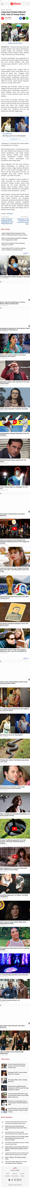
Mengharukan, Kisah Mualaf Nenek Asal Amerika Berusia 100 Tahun (23, 221)
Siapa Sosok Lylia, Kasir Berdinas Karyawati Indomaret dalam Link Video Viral (16, 1127)
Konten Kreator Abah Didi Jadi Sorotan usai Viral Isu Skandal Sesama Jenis (16, 1122)
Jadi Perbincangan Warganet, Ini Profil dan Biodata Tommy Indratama (16, 1162)
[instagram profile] (18, 1180)
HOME (2, 9)
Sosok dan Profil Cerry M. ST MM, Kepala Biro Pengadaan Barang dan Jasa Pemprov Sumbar (16, 1138)
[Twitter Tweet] (23, 18)
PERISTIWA (9, 9)
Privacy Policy (15, 1176)
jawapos (10, 213)
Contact (22, 1173)
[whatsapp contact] (20, 1180)
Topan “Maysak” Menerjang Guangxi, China (15, 1158)
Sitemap (22, 1176)
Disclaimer (7, 1176)
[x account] (15, 1180)
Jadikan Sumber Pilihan (15, 43)
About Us (15, 1173)
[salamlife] (10, 1180)
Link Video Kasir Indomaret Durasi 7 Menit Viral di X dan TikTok (17, 1143)
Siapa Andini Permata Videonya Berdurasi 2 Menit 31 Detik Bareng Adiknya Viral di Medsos (17, 1148)
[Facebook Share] (20, 18)
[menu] (1, 4)
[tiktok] (12, 1180)
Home (7, 1173)
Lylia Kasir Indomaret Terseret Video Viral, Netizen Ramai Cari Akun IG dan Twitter (17, 1153)
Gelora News (19, 1184)
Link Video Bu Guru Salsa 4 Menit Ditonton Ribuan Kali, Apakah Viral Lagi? (16, 1132)
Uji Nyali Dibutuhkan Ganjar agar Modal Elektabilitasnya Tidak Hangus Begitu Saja (7, 221)
